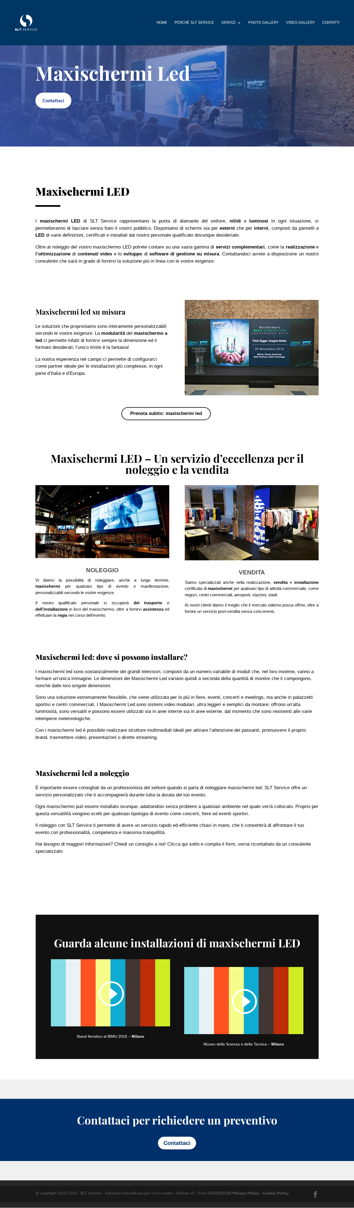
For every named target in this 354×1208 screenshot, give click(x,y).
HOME (162, 23)
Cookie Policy (276, 1193)
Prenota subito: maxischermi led (166, 413)
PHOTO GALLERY (263, 23)
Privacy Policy (246, 1193)
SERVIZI (228, 23)
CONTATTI (331, 23)
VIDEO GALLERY (300, 23)
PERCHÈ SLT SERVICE (194, 23)
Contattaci (53, 100)
